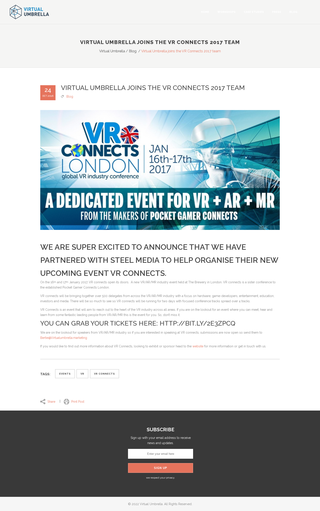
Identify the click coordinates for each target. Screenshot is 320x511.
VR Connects (104, 373)
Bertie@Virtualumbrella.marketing (63, 338)
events (65, 373)
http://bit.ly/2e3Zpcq (197, 323)
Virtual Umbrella (112, 51)
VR (82, 373)
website (198, 346)
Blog (132, 51)
